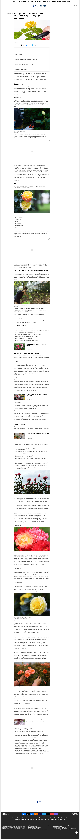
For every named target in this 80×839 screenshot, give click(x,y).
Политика (9, 817)
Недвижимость (46, 817)
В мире (23, 817)
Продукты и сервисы (29, 819)
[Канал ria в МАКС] (24, 814)
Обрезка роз (18, 52)
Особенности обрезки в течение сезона (24, 64)
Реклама (22, 819)
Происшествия (28, 817)
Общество (14, 817)
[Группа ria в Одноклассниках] (36, 814)
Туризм (55, 817)
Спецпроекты (17, 819)
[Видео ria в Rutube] (40, 814)
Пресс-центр (37, 819)
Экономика (19, 817)
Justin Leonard (20, 305)
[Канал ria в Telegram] (44, 814)
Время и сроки (18, 54)
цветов (37, 387)
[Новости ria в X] (48, 814)
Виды (16, 57)
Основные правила (19, 62)
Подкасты (63, 817)
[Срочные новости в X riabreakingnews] (52, 814)
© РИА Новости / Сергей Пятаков (19, 551)
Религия (51, 817)
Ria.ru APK (57, 819)
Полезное (68, 817)
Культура (41, 817)
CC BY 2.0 (15, 305)
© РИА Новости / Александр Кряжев (19, 131)
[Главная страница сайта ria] (40, 6)
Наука (37, 817)
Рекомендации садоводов (21, 69)
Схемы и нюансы (19, 67)
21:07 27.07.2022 (5, 10)
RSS (61, 819)
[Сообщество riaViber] (56, 814)
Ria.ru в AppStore (44, 819)
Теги (71, 817)
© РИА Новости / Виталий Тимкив (19, 686)
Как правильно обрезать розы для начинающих (26, 59)
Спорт (34, 817)
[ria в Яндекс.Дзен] (28, 814)
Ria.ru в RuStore (51, 819)
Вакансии (4, 825)
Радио (59, 817)
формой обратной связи (57, 826)
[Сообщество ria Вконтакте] (32, 814)
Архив (64, 819)
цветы (38, 637)
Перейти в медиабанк (28, 551)
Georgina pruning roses (25, 305)
